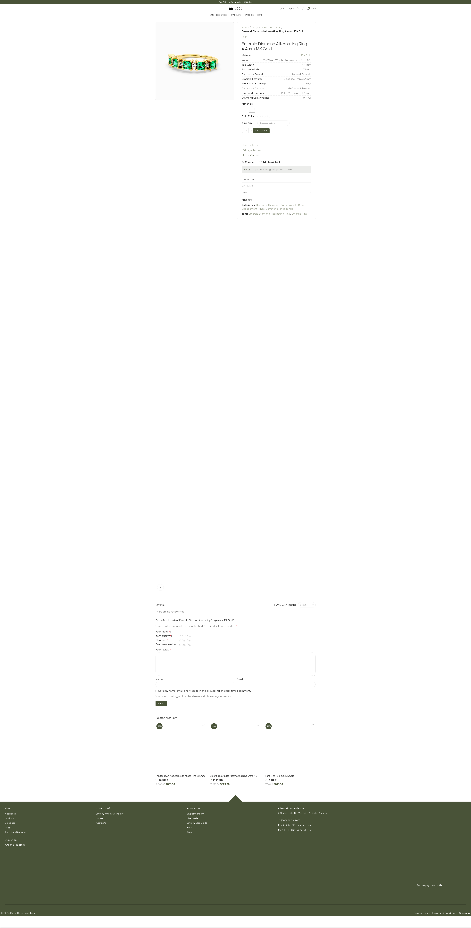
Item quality (163, 636)
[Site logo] (235, 8)
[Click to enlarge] (160, 587)
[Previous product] (243, 37)
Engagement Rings (253, 208)
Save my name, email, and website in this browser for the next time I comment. (204, 690)
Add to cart (261, 131)
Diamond (261, 205)
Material (247, 103)
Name (159, 679)
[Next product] (249, 37)
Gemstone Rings (270, 27)
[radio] (259, 116)
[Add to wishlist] (203, 725)
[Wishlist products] (302, 8)
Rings (255, 27)
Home (245, 27)
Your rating (163, 631)
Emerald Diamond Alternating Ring (269, 213)
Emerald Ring (296, 205)
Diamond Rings (277, 205)
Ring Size (247, 123)
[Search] (298, 8)
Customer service (166, 644)
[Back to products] (246, 37)
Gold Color (248, 116)
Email (240, 679)
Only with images (286, 604)
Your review (163, 649)
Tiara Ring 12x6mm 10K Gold (279, 775)
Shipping (162, 640)
